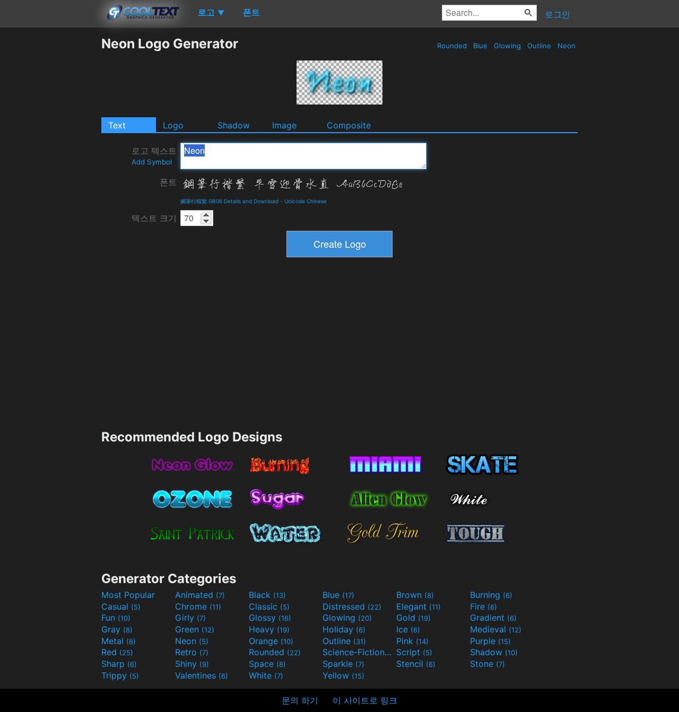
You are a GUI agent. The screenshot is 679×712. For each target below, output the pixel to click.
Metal (118, 641)
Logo (173, 125)
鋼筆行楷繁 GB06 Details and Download (229, 201)
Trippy (120, 675)
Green (194, 629)
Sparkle (343, 663)
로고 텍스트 (154, 155)
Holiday (344, 629)
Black (267, 594)
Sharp (119, 663)
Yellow (343, 675)
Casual (121, 606)
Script (414, 652)
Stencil (416, 663)
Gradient (493, 617)
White (266, 675)
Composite (349, 125)
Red (117, 652)
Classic (269, 606)
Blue (480, 45)
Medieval (495, 629)
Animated (200, 594)
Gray (117, 629)
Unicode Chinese (305, 201)
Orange (271, 641)
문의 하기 (300, 700)
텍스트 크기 (154, 218)
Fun (115, 617)
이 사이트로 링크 (365, 700)
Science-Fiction (358, 652)
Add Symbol (152, 162)
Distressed (352, 606)
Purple (490, 641)
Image (284, 125)
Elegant (418, 606)
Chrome (198, 606)
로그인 (557, 14)
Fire (483, 606)
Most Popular (128, 594)
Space (267, 663)
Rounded (452, 45)
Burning (491, 594)
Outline (539, 45)
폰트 (168, 182)
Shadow (233, 125)
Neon (566, 45)
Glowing (507, 45)
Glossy (270, 617)
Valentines (201, 675)
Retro (191, 652)
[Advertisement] (50, 195)
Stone (487, 663)
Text (117, 125)
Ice (408, 629)
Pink (412, 641)
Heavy (269, 629)
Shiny (192, 663)
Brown (415, 594)
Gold (413, 617)
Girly (190, 617)
